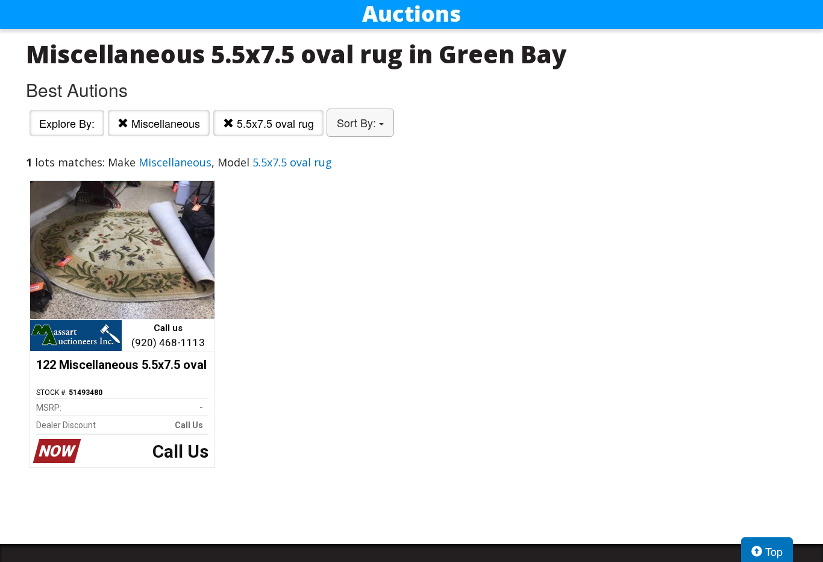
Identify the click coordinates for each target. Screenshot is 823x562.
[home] (411, 14)
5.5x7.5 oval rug (274, 123)
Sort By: (358, 122)
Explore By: (67, 123)
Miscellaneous (164, 123)
